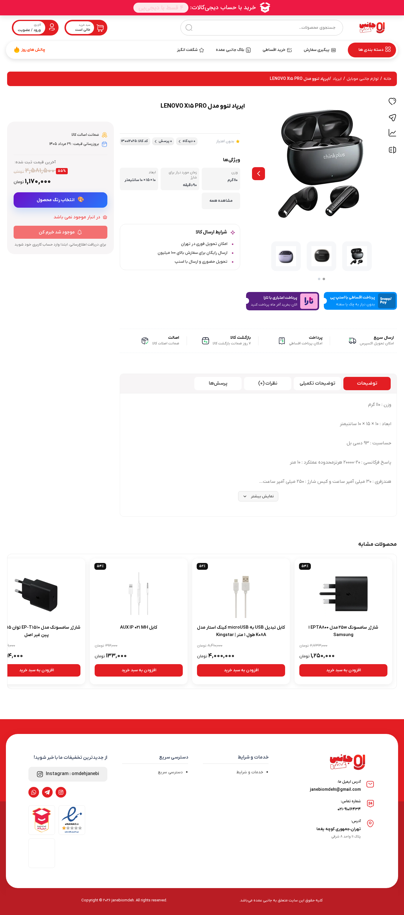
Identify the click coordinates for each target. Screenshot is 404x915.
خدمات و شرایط (249, 772)
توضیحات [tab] (367, 383)
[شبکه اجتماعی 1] (61, 792)
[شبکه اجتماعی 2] (47, 792)
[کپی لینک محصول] (392, 117)
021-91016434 (349, 809)
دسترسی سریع (170, 772)
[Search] (188, 27)
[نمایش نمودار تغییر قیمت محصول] (392, 133)
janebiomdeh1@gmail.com (335, 790)
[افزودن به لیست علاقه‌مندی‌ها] (392, 102)
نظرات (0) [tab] (267, 383)
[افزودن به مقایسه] (392, 151)
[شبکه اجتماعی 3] (33, 792)
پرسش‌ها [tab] (218, 383)
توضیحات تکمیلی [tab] (317, 383)
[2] (319, 279)
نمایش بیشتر (262, 496)
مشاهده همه (220, 200)
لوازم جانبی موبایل (363, 79)
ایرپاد (337, 79)
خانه (387, 79)
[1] (324, 279)
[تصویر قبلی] (258, 173)
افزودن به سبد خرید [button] (343, 670)
